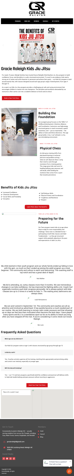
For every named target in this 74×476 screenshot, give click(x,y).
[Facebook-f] (3, 458)
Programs (18, 21)
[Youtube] (7, 458)
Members (36, 21)
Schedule (45, 21)
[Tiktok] (14, 458)
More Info (27, 21)
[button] (3, 45)
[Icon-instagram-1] (10, 458)
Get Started (55, 21)
